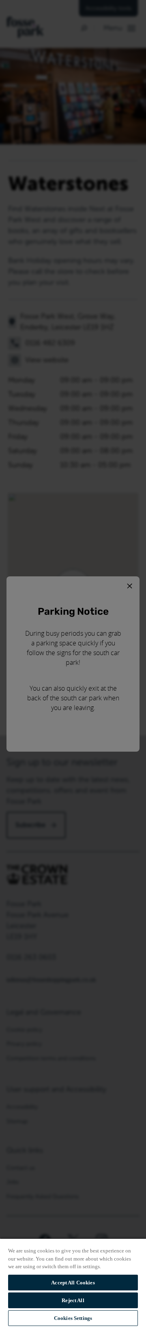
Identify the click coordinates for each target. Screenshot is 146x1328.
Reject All (73, 1300)
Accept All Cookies (72, 1283)
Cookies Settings (73, 1318)
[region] (73, 1283)
